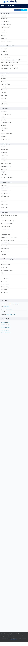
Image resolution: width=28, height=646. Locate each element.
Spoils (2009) (5, 212)
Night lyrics (3, 185)
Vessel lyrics (4, 152)
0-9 (1, 633)
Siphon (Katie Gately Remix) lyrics (9, 62)
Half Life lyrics (4, 103)
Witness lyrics (4, 87)
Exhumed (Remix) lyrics (7, 65)
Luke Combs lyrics (5, 322)
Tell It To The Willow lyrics (7, 240)
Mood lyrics (9, 309)
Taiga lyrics (3, 111)
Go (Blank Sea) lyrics (6, 122)
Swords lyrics (4, 146)
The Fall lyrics (4, 18)
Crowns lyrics (4, 218)
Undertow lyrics (5, 21)
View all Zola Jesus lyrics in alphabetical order (11, 7)
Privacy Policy (14, 639)
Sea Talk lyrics (4, 204)
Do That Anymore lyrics (7, 41)
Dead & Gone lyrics (5, 27)
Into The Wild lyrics (6, 24)
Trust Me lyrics (4, 188)
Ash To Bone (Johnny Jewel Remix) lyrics (11, 59)
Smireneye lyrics (5, 284)
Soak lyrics (3, 81)
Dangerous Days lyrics (6, 114)
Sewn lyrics (3, 30)
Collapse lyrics (4, 174)
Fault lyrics (3, 35)
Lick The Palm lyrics (6, 166)
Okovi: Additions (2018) (8, 45)
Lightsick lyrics (4, 207)
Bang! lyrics (6, 306)
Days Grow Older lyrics (6, 177)
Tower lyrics (4, 201)
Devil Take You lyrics (6, 226)
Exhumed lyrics (4, 78)
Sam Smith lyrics (5, 330)
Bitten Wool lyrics (5, 57)
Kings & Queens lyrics (11, 314)
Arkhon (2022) (5, 13)
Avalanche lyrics (5, 149)
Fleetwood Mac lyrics (6, 332)
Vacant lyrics (4, 48)
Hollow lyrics (4, 136)
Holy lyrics (11, 311)
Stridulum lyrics (5, 196)
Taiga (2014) (4, 108)
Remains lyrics (4, 101)
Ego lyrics (3, 125)
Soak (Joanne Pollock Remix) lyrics (10, 68)
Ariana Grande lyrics (6, 327)
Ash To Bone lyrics (5, 84)
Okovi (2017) (4, 73)
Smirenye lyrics (5, 231)
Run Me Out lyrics (5, 193)
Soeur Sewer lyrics (5, 243)
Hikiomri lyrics (4, 155)
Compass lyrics (4, 261)
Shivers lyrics (4, 169)
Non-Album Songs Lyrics (8, 259)
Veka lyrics (3, 92)
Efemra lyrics (4, 38)
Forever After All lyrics (13, 303)
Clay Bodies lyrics (5, 234)
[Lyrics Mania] (14, 1)
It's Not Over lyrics (5, 139)
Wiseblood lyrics (5, 95)
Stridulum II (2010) (6, 182)
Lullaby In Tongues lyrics (7, 229)
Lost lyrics (3, 16)
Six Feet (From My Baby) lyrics (9, 215)
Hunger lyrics (4, 119)
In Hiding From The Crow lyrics (9, 237)
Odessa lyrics (4, 245)
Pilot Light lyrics (5, 54)
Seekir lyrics (4, 160)
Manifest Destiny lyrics (6, 199)
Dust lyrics (3, 117)
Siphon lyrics (4, 89)
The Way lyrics (4, 251)
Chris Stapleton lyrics (6, 324)
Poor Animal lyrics (5, 275)
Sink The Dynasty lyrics (7, 223)
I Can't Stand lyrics (5, 190)
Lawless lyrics (4, 128)
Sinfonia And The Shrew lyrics (8, 220)
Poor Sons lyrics (5, 248)
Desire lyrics (4, 32)
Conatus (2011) (5, 144)
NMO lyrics (3, 98)
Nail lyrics (3, 130)
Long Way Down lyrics (6, 133)
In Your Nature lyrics (6, 163)
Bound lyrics (4, 51)
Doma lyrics (4, 75)
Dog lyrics (3, 254)
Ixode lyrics (3, 158)
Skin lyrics (3, 172)
